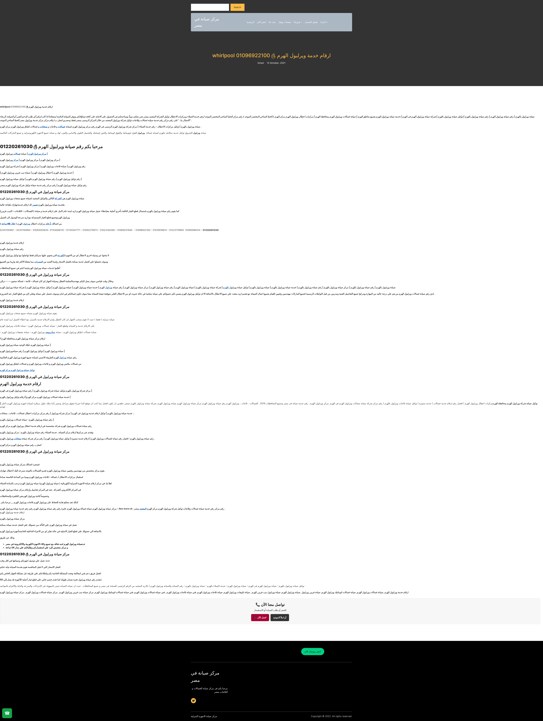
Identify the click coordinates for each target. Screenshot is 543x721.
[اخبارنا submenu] (327, 22)
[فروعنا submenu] (301, 22)
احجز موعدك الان (312, 651)
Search (237, 7)
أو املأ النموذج (279, 617)
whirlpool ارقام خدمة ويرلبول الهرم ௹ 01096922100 (271, 55)
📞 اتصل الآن (260, 617)
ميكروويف (50, 332)
